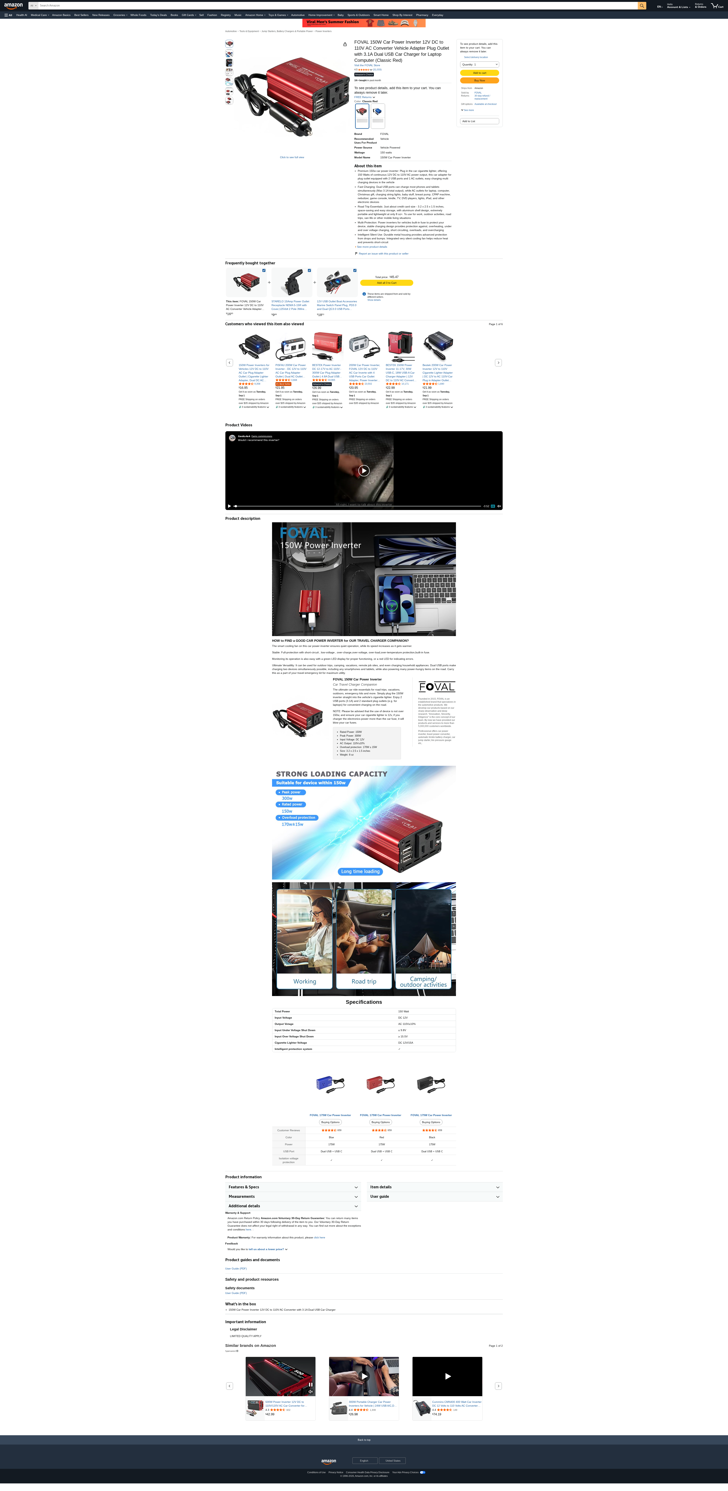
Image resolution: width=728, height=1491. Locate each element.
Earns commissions (262, 436)
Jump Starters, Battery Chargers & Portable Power (287, 31)
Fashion (212, 14)
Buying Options (330, 1122)
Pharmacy (422, 14)
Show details (374, 300)
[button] (8, 15)
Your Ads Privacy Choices (405, 1472)
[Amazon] (14, 5)
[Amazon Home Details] (265, 15)
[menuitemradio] (493, 506)
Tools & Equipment (249, 31)
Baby (341, 14)
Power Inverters (323, 31)
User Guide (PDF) (236, 1268)
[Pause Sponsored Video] (311, 1384)
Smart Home (381, 14)
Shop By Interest (402, 14)
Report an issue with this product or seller (384, 253)
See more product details (372, 246)
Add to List (468, 121)
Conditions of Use (316, 1472)
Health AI (21, 14)
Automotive (298, 14)
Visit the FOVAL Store (367, 65)
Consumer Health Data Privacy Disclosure (367, 1472)
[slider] (357, 506)
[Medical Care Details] (48, 15)
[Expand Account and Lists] (689, 7)
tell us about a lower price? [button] (267, 1249)
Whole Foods (138, 14)
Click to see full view (292, 157)
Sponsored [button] (230, 1351)
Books (174, 14)
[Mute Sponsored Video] (311, 1391)
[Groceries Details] (127, 15)
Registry (226, 14)
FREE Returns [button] (363, 97)
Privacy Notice (336, 1472)
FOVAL (478, 92)
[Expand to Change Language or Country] (662, 7)
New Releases (101, 14)
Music (238, 14)
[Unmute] (499, 506)
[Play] (228, 506)
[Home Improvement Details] (334, 15)
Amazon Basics (61, 14)
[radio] (229, 44)
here (248, 1229)
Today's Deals (158, 14)
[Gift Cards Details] (195, 15)
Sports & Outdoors (359, 14)
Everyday (437, 14)
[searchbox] (338, 5)
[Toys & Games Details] (287, 15)
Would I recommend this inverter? (258, 439)
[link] (292, 282)
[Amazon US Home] (329, 1462)
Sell (201, 14)
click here (319, 1237)
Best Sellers (81, 14)
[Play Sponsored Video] (364, 1376)
